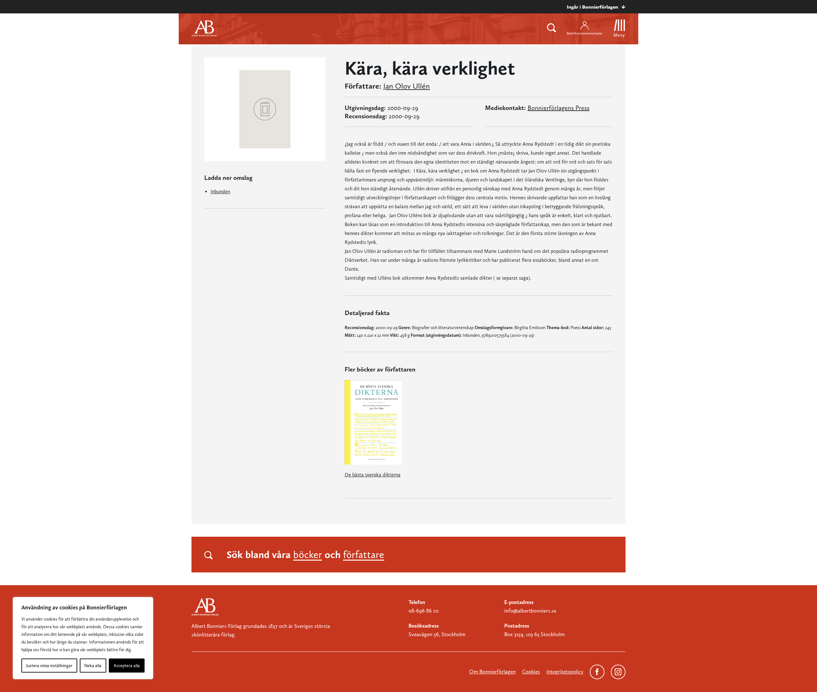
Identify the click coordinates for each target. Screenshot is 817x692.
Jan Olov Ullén (406, 86)
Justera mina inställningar (49, 665)
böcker (307, 554)
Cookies (531, 671)
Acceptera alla (127, 665)
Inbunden (220, 191)
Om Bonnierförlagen (492, 671)
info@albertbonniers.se (530, 610)
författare (363, 554)
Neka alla (92, 665)
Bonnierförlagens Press (558, 108)
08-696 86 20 (423, 610)
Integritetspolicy (564, 671)
